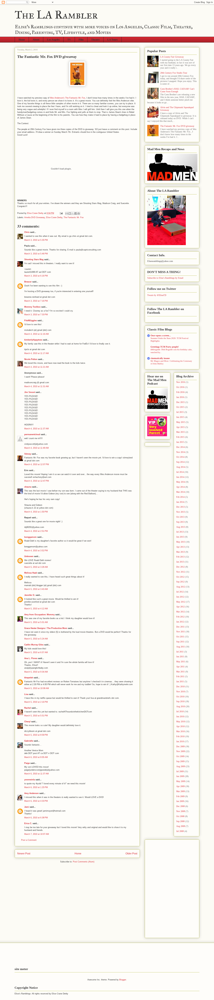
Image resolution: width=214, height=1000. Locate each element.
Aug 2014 (180, 467)
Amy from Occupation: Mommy (39, 614)
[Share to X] (72, 213)
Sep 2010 (180, 701)
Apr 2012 (180, 607)
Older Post (131, 853)
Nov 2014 (180, 452)
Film (81, 39)
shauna (27, 487)
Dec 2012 (180, 567)
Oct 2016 (180, 387)
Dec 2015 (180, 402)
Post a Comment (29, 840)
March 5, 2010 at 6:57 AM (36, 652)
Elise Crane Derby (54, 217)
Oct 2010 (180, 696)
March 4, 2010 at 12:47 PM (36, 481)
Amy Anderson (31, 793)
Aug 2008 (180, 826)
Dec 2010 (180, 686)
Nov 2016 (180, 382)
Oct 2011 (180, 636)
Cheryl (27, 721)
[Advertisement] (159, 888)
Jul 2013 (180, 532)
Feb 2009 (180, 796)
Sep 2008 (180, 821)
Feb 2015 (180, 437)
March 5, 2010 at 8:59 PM (36, 735)
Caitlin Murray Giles (34, 644)
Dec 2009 (180, 746)
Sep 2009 (180, 761)
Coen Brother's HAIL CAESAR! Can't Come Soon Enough (177, 90)
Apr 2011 (180, 666)
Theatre (95, 39)
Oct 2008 (180, 816)
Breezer (28, 282)
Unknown (28, 556)
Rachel (27, 708)
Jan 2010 (180, 741)
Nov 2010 (180, 691)
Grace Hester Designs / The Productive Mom (45, 628)
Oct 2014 (180, 457)
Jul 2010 (180, 711)
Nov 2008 (180, 811)
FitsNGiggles (30, 320)
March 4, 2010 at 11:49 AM (36, 448)
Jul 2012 (180, 592)
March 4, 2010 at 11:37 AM (36, 428)
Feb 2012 (180, 617)
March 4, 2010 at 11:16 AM (36, 334)
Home (22, 39)
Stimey (27, 454)
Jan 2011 (180, 681)
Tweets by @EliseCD (156, 295)
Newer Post (23, 853)
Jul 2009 (180, 771)
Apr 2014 (180, 487)
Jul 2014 (180, 472)
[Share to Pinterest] (78, 213)
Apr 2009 (180, 786)
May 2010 (180, 721)
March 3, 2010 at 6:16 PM (36, 276)
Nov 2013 (180, 512)
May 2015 (180, 422)
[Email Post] (61, 213)
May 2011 (180, 661)
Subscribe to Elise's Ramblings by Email (165, 278)
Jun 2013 (180, 537)
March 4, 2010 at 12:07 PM (36, 464)
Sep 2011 (180, 642)
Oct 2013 (180, 517)
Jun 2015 (180, 417)
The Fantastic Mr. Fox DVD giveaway (177, 126)
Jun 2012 (180, 597)
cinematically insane (160, 358)
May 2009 (180, 781)
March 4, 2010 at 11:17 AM (36, 353)
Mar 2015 (180, 432)
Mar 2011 (180, 671)
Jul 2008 (180, 831)
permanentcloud (32, 434)
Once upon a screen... (161, 335)
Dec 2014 (180, 447)
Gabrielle (28, 741)
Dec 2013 (180, 507)
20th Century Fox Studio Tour (173, 73)
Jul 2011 (180, 652)
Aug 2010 (180, 706)
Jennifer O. (29, 595)
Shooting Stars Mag (34, 259)
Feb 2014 (180, 497)
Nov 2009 (180, 751)
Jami (26, 807)
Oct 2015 (180, 407)
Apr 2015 (180, 427)
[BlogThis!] (69, 213)
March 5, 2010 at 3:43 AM (36, 589)
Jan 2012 (180, 622)
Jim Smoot (29, 392)
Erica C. (28, 823)
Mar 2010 (180, 731)
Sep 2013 (180, 522)
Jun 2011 (180, 656)
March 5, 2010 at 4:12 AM (36, 608)
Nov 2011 (180, 631)
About (36, 39)
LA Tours (112, 39)
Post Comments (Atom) (83, 862)
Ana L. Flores (30, 658)
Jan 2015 (180, 442)
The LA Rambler (56, 14)
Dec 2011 (180, 627)
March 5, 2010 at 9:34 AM (36, 672)
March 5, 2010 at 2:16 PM (36, 702)
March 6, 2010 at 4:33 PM (36, 801)
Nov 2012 (180, 572)
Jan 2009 (180, 801)
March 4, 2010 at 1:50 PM (36, 512)
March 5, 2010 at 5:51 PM (36, 715)
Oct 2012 (180, 577)
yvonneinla (29, 779)
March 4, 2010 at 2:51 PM (36, 531)
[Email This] (66, 213)
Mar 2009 (180, 791)
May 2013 (180, 542)
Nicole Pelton (30, 359)
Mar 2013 (180, 552)
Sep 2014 (180, 462)
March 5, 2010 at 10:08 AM (36, 688)
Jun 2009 (180, 776)
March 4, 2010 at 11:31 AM (36, 386)
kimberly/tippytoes (33, 340)
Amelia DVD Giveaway (34, 217)
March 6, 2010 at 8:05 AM (36, 757)
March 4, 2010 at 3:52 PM (36, 550)
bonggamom (30, 537)
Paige (27, 763)
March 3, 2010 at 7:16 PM (36, 301)
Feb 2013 (180, 557)
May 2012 (180, 602)
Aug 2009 (180, 766)
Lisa (26, 694)
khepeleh (28, 677)
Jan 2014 (180, 502)
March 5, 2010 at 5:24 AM (36, 639)
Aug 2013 (180, 527)
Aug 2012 (180, 587)
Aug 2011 (180, 647)
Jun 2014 (180, 477)
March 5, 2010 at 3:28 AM (36, 567)
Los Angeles (53, 39)
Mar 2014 (180, 492)
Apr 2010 (180, 726)
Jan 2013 (180, 562)
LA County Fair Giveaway (172, 57)
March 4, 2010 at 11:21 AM (36, 367)
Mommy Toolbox (32, 307)
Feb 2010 (180, 736)
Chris (26, 232)
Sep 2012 (180, 582)
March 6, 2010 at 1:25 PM (36, 787)
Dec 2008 (180, 806)
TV (69, 39)
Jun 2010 (180, 716)
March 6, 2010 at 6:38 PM (36, 817)
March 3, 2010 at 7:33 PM (36, 314)
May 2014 (180, 482)
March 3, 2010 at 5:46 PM (36, 253)
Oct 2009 (180, 756)
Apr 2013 (180, 547)
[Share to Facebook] (75, 213)
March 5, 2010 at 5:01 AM (36, 622)
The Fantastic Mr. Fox (74, 217)
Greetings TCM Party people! (165, 347)
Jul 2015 (180, 412)
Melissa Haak (30, 573)
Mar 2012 (180, 612)
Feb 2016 (180, 392)
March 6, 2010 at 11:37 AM (36, 773)
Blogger (122, 980)
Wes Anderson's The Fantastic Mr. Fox (67, 98)
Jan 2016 (180, 397)
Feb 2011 (180, 676)
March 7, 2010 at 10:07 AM (36, 834)
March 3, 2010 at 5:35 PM (36, 240)
